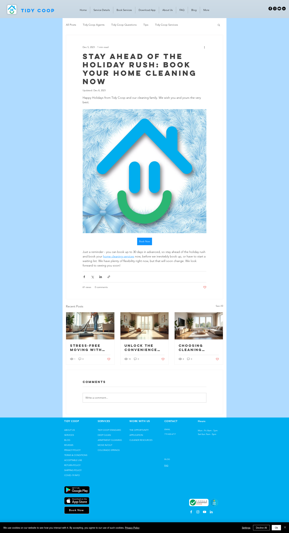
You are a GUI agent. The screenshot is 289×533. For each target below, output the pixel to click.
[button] (218, 24)
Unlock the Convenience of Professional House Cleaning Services (141, 347)
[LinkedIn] (284, 8)
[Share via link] (108, 276)
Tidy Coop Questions (124, 24)
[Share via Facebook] (84, 276)
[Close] (285, 527)
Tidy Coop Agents (94, 24)
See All (219, 305)
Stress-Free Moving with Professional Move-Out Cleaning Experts (87, 347)
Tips (145, 24)
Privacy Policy (132, 527)
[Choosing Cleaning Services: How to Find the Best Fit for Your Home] (199, 325)
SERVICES (69, 435)
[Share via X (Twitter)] (92, 276)
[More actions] (204, 47)
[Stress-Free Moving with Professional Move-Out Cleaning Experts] (90, 325)
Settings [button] (246, 527)
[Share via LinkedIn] (100, 276)
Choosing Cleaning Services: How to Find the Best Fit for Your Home (197, 347)
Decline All (261, 527)
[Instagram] (275, 8)
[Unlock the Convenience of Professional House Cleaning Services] (144, 325)
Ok (276, 527)
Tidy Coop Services (166, 24)
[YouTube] (279, 8)
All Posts (71, 24)
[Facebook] (270, 8)
